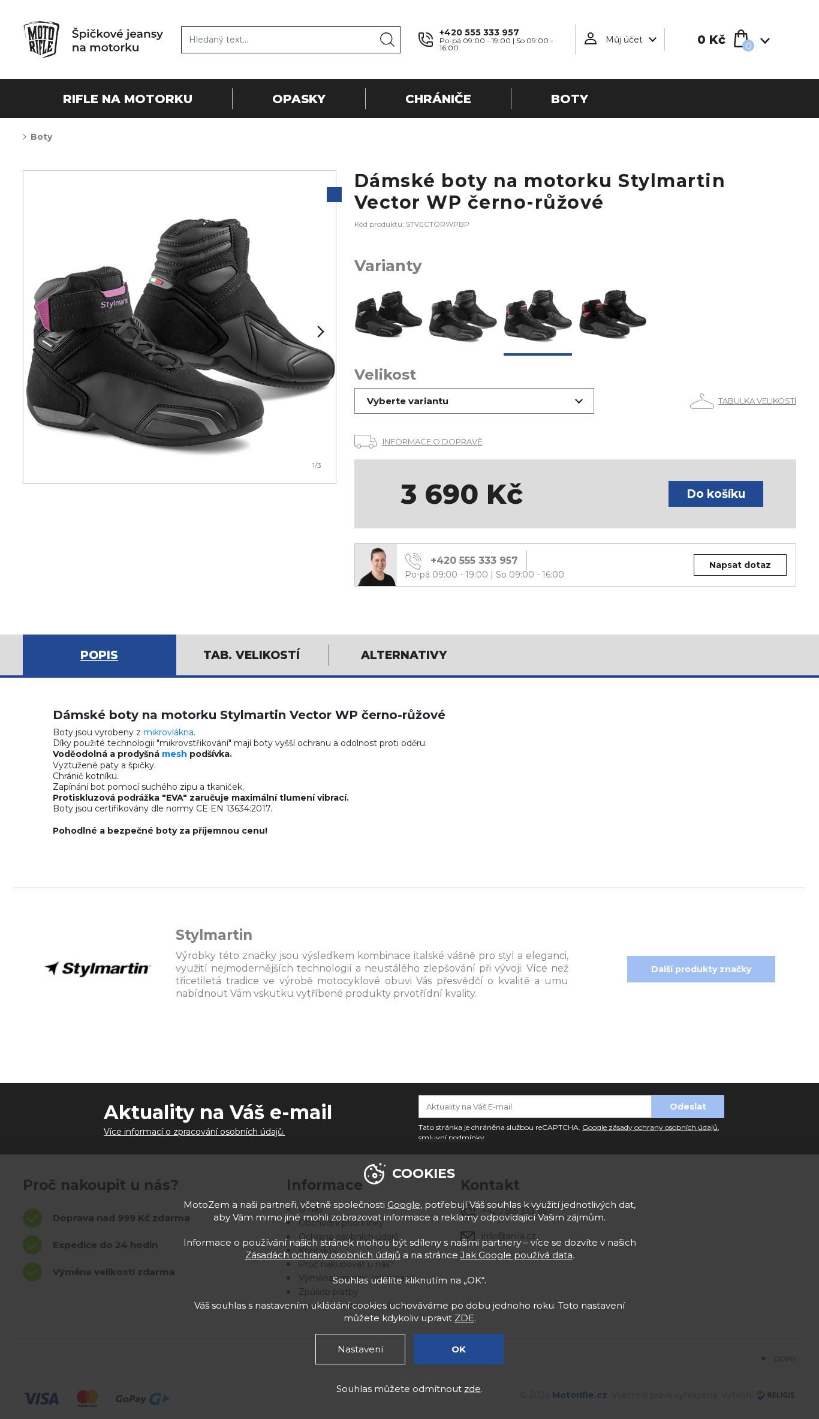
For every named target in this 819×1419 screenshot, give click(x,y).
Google (403, 1204)
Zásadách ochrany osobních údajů (323, 1255)
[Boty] (179, 327)
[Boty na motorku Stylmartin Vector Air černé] (388, 315)
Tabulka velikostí (757, 400)
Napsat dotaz (740, 565)
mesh (174, 753)
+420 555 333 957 (479, 32)
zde (472, 1388)
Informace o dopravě (433, 441)
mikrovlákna (168, 732)
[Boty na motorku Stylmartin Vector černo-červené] (612, 315)
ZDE (464, 1318)
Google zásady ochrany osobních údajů (650, 1127)
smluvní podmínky (451, 1137)
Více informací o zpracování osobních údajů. (194, 1132)
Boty (41, 137)
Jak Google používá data (516, 1255)
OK (458, 1349)
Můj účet (624, 39)
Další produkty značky (701, 969)
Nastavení (360, 1349)
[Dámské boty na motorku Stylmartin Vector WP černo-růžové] (538, 315)
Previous (40, 332)
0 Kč (711, 40)
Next (320, 332)
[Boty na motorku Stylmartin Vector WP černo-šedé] (463, 315)
